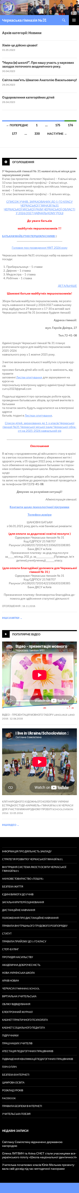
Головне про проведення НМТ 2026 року (39, 247)
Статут (7, 933)
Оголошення (23, 162)
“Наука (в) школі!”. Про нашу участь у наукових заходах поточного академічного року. (38, 64)
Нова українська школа (18, 972)
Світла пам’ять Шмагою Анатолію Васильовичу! (39, 80)
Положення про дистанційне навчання (30, 917)
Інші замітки (12, 617)
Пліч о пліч (9, 1066)
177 (14, 133)
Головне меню (74, 20)
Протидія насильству (17, 957)
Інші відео (10, 824)
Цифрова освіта (13, 1082)
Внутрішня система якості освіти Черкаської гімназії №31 (34, 868)
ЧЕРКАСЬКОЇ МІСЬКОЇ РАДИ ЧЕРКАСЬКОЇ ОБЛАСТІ (39, 209)
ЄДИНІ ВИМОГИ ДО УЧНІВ (17, 894)
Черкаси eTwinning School (21, 988)
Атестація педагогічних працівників (27, 1051)
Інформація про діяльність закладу (27, 851)
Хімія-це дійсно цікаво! (19, 45)
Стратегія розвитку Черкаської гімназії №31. (32, 859)
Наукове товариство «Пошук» (23, 878)
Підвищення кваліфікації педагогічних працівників (37, 1059)
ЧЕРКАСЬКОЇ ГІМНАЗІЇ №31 (39, 205)
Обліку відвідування (16, 1004)
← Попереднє (17, 125)
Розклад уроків (12, 1090)
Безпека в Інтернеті (15, 1074)
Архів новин (10, 980)
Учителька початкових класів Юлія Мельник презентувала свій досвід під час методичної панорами (38, 1166)
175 (57, 125)
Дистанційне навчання (18, 910)
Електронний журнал (17, 1012)
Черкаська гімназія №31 (24, 20)
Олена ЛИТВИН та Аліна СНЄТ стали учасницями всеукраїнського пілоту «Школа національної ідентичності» (39, 1155)
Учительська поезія (16, 1113)
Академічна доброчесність (21, 965)
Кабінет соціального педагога (23, 1027)
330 (37, 133)
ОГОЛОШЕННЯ (11, 606)
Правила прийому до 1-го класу (24, 941)
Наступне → (57, 133)
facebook (9, 1098)
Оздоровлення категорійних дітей (28, 97)
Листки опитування (29, 377)
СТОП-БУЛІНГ (10, 949)
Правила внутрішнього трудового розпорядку (35, 925)
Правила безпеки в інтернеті (22, 1106)
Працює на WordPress (15, 1187)
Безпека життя (12, 886)
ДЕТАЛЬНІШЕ (67, 285)
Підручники (10, 1035)
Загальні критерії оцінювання (23, 902)
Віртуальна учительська (19, 996)
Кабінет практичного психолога (25, 1019)
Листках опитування (38, 415)
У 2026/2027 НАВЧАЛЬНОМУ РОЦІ (39, 213)
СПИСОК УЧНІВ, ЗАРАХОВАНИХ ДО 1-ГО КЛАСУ (39, 201)
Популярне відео (26, 634)
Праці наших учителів (17, 1043)
